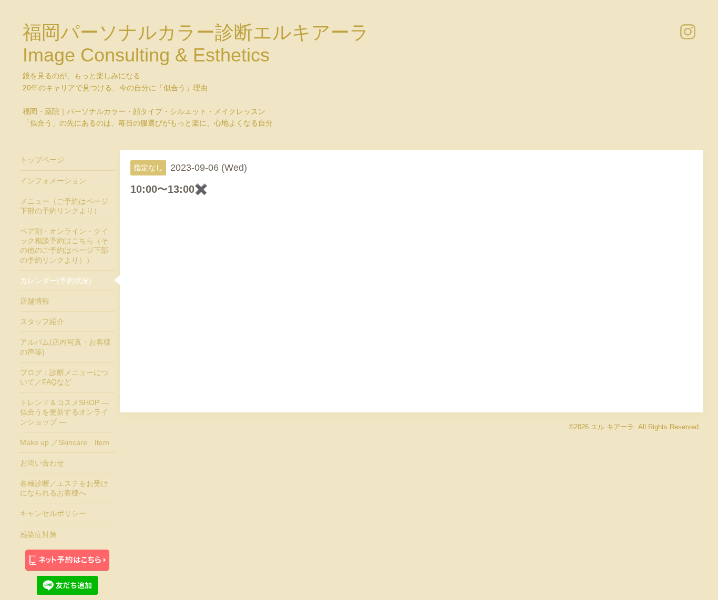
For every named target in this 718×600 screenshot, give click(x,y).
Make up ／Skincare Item (64, 442)
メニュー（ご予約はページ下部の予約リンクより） (64, 206)
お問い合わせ (42, 463)
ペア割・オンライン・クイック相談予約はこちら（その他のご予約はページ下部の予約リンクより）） (64, 245)
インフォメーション (53, 181)
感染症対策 (38, 534)
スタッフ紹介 (42, 321)
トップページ (42, 160)
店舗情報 (34, 301)
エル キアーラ (612, 427)
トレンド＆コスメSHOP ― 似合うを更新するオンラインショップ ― (64, 412)
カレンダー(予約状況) (55, 280)
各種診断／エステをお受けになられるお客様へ (64, 488)
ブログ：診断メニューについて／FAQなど (64, 377)
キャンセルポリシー (53, 513)
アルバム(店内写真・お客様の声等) (65, 347)
